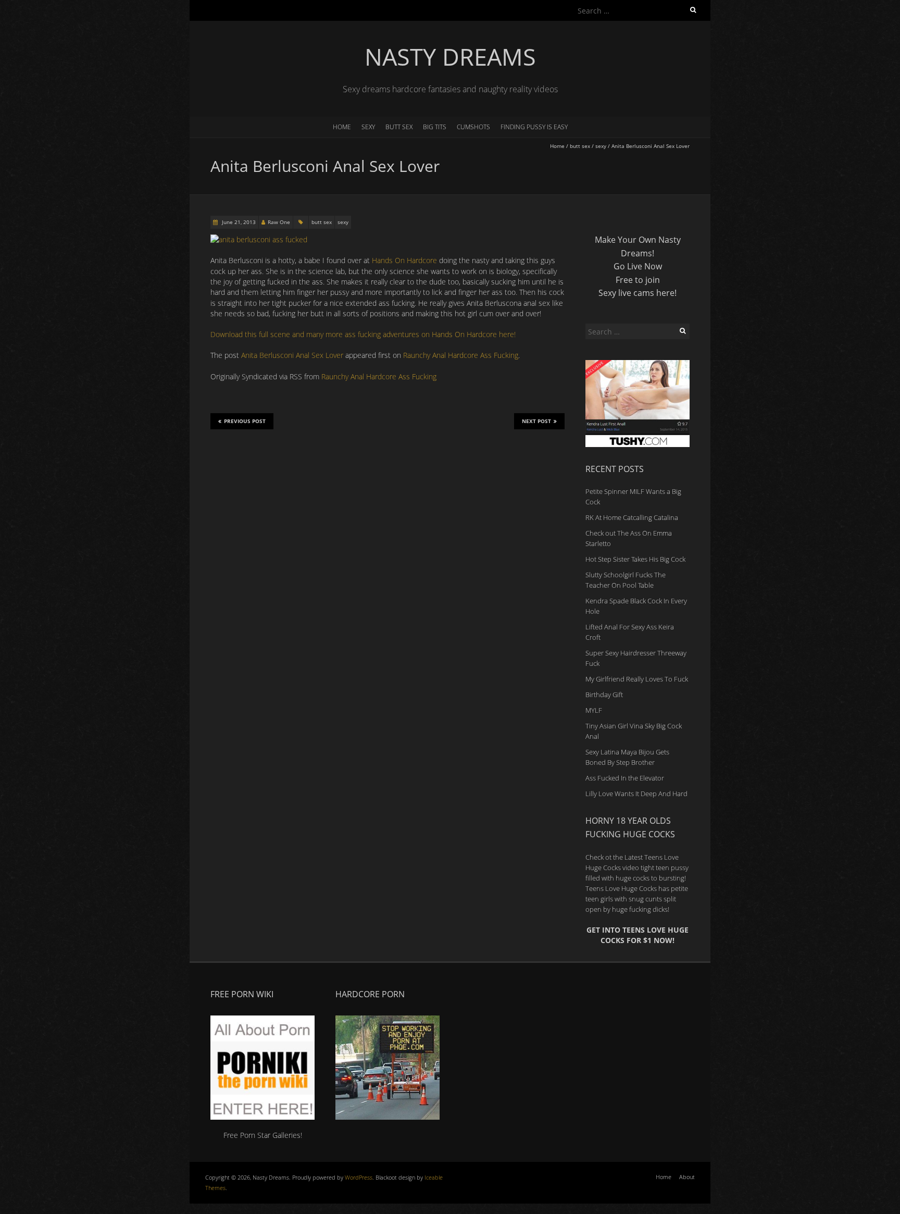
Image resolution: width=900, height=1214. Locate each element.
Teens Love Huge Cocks (621, 888)
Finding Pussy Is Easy (534, 126)
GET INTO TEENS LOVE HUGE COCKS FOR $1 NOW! (637, 935)
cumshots (473, 126)
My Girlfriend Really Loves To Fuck (636, 679)
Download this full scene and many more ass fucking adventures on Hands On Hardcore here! (363, 334)
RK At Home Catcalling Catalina (631, 517)
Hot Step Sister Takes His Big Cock (635, 559)
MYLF (593, 710)
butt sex (399, 126)
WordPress (358, 1177)
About (687, 1177)
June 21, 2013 (238, 222)
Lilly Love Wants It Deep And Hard (636, 793)
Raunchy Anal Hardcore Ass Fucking (460, 355)
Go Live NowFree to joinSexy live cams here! (637, 280)
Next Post (536, 421)
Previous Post (245, 421)
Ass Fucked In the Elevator (624, 778)
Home (342, 126)
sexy (368, 126)
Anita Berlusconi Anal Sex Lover (292, 355)
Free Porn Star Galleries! (262, 1135)
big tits (434, 126)
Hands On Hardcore (404, 260)
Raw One (279, 222)
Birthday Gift (604, 694)
